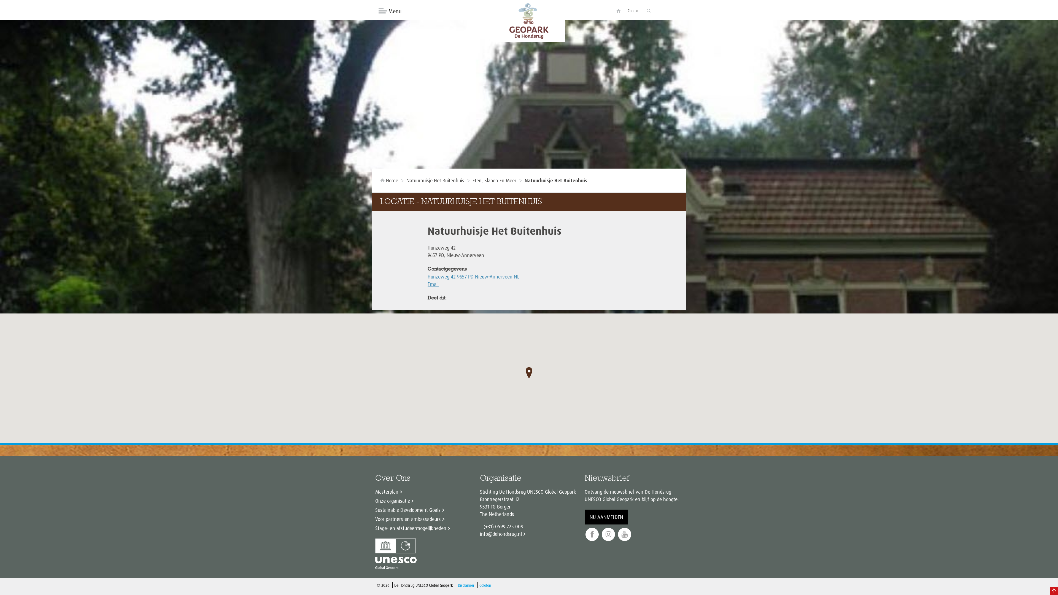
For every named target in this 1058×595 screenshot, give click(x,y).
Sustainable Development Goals (408, 510)
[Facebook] (592, 534)
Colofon (485, 585)
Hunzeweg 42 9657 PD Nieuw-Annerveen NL (473, 277)
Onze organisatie (392, 501)
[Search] (648, 10)
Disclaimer (466, 585)
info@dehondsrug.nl (501, 534)
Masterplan (386, 492)
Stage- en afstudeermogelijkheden (410, 528)
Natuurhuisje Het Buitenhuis (435, 180)
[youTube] (624, 534)
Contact (634, 10)
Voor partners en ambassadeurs (408, 519)
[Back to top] (1054, 591)
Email (433, 284)
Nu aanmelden (606, 517)
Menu (394, 11)
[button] (529, 372)
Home (392, 180)
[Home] (618, 10)
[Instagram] (608, 534)
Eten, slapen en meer (494, 180)
